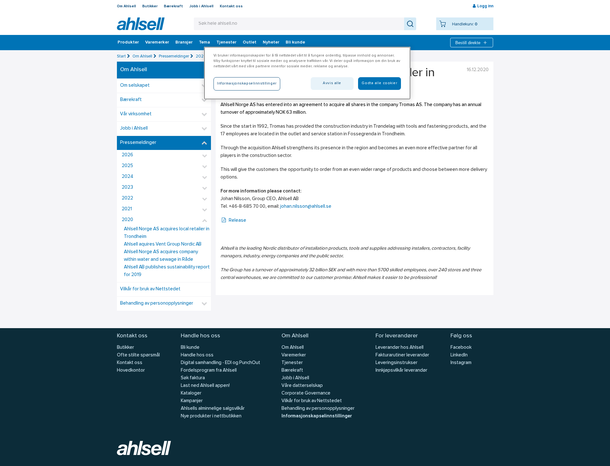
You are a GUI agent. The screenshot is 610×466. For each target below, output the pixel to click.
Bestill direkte (467, 42)
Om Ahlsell (126, 6)
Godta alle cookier (379, 83)
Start (121, 56)
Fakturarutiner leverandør (402, 355)
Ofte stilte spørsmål (138, 355)
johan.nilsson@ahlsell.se (305, 207)
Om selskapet (135, 86)
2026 (127, 155)
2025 (127, 166)
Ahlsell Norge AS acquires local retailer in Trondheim (166, 233)
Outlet (249, 42)
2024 (127, 177)
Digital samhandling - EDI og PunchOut (220, 363)
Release (237, 221)
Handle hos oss (197, 355)
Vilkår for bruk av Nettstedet (150, 289)
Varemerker (157, 42)
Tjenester (226, 42)
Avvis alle (332, 83)
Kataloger (191, 393)
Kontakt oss (231, 6)
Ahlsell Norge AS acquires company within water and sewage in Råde (161, 256)
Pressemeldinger (174, 56)
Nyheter (271, 42)
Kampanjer (192, 401)
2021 (127, 209)
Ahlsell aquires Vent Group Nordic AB (162, 244)
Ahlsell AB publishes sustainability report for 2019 (167, 271)
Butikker (150, 6)
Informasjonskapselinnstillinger (316, 416)
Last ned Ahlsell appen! (205, 386)
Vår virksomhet (136, 114)
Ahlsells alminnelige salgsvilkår (213, 409)
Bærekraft (173, 6)
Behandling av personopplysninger (156, 303)
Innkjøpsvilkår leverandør (401, 370)
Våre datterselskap (302, 386)
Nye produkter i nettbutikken (211, 416)
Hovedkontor (131, 370)
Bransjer (184, 42)
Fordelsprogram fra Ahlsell (209, 370)
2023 (127, 188)
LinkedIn (459, 355)
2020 (201, 56)
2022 (127, 198)
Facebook (461, 348)
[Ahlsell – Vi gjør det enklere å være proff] (141, 23)
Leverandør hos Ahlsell (400, 348)
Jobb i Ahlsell (201, 6)
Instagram (461, 363)
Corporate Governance (305, 393)
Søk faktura (193, 378)
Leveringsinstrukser (396, 363)
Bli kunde (295, 42)
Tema (204, 42)
